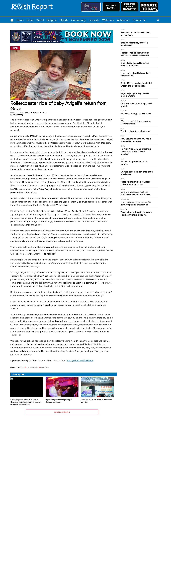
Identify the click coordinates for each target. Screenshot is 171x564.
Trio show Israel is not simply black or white (136, 104)
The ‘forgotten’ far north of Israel (135, 131)
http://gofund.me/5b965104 (80, 360)
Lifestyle (94, 20)
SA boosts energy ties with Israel (136, 113)
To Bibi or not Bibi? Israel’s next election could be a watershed (135, 54)
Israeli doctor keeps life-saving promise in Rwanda (134, 64)
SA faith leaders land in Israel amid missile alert (137, 173)
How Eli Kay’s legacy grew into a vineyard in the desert (136, 140)
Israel (30, 20)
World (40, 20)
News (20, 20)
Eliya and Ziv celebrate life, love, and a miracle (135, 33)
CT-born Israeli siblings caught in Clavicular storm (136, 122)
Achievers (123, 20)
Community (78, 20)
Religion (52, 20)
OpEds (64, 20)
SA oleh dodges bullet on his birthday (134, 162)
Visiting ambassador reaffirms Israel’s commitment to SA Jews (135, 193)
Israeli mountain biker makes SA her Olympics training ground (136, 203)
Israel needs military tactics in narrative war (134, 44)
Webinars (108, 20)
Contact (137, 20)
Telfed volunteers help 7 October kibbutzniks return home (136, 183)
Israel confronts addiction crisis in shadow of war (136, 74)
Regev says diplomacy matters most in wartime (135, 94)
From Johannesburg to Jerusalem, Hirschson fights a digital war (137, 213)
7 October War (32, 367)
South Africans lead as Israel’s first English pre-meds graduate (136, 84)
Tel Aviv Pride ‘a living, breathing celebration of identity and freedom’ (136, 151)
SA (126, 101)
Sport (127, 199)
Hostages (44, 367)
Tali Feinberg (18, 114)
